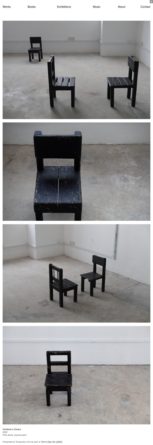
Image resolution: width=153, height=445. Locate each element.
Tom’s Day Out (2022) (51, 441)
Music (96, 6)
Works (7, 6)
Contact (145, 6)
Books (32, 6)
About (121, 6)
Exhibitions (64, 6)
